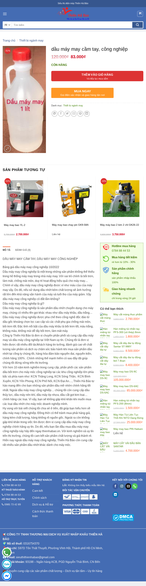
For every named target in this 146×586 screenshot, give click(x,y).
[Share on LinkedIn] (87, 114)
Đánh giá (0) (22, 250)
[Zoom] (7, 148)
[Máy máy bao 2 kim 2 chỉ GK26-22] (121, 198)
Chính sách (39, 497)
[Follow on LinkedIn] (115, 495)
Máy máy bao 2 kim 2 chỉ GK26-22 (119, 224)
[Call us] (135, 486)
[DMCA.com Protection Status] (123, 517)
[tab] (6, 250)
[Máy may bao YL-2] (25, 198)
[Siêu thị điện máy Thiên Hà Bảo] (73, 13)
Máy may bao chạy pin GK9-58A (70, 224)
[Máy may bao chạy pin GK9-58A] (73, 198)
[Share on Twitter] (67, 114)
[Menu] (5, 13)
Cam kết (37, 490)
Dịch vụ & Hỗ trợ (42, 504)
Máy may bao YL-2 (14, 225)
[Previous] (3, 209)
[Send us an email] (128, 486)
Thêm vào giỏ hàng (97, 74)
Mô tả (6, 250)
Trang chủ (9, 40)
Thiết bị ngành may (31, 40)
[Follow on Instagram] (122, 486)
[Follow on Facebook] (115, 486)
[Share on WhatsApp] (55, 114)
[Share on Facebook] (61, 114)
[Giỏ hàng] (140, 14)
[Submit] (137, 24)
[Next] (143, 209)
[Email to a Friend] (74, 114)
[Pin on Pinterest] (80, 114)
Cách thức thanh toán (42, 514)
